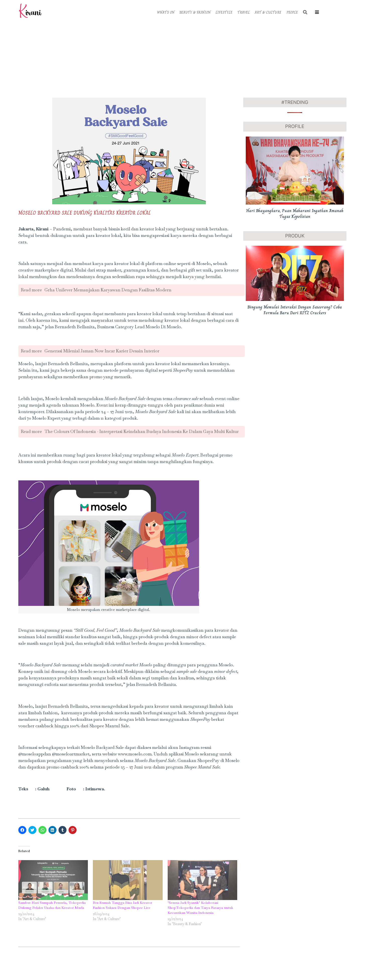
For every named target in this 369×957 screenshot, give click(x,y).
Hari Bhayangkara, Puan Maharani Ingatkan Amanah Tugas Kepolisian (294, 213)
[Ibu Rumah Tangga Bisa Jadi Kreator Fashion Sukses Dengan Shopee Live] (128, 880)
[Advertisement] (184, 59)
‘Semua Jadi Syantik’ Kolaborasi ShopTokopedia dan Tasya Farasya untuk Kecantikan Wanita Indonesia (200, 907)
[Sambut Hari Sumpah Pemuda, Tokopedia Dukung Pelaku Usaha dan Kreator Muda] (53, 880)
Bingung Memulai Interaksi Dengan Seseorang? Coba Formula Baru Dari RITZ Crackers (295, 309)
